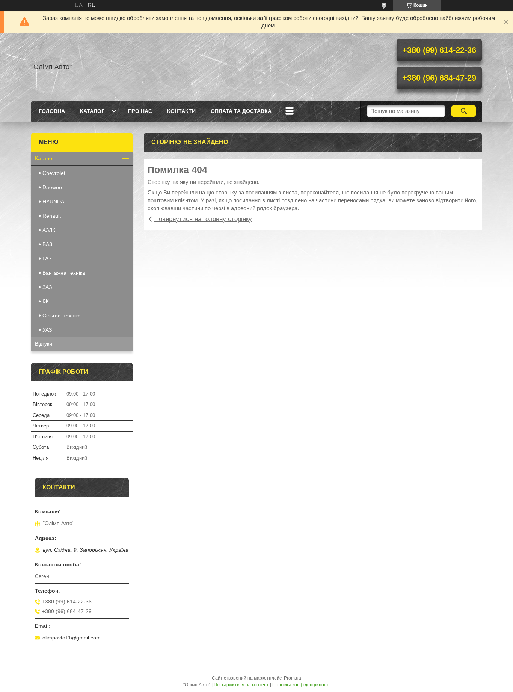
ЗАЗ (47, 287)
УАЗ (47, 330)
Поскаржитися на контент (241, 684)
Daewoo (52, 187)
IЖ (45, 301)
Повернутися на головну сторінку (203, 219)
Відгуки (43, 344)
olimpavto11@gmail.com (71, 638)
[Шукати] (463, 111)
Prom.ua (292, 678)
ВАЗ (47, 244)
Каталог (92, 111)
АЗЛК (48, 230)
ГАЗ (46, 259)
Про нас (140, 111)
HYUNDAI (54, 202)
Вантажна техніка (63, 273)
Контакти (181, 111)
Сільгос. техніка (61, 316)
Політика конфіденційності (301, 684)
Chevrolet (53, 173)
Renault (51, 216)
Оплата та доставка (241, 111)
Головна (52, 111)
